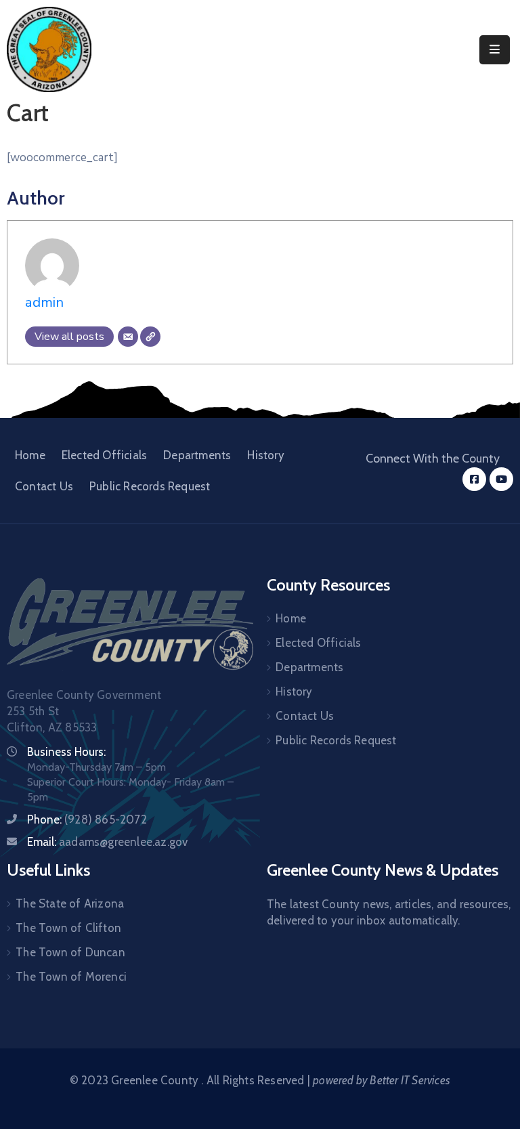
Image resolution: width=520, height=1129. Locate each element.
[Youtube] (501, 479)
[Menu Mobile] (494, 49)
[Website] (150, 336)
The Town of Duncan (70, 952)
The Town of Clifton (68, 928)
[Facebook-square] (474, 479)
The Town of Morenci (71, 976)
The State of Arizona (70, 903)
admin (44, 302)
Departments (197, 455)
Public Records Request (149, 486)
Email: (107, 842)
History (265, 455)
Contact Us (44, 486)
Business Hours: (66, 752)
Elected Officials (104, 455)
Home (30, 455)
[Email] (128, 336)
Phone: (87, 819)
